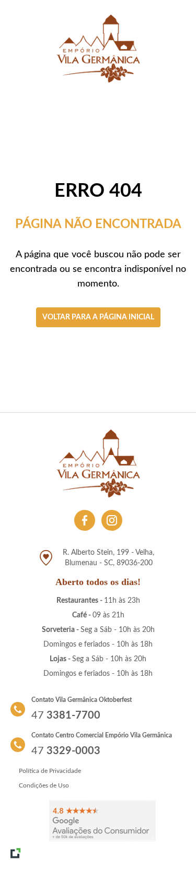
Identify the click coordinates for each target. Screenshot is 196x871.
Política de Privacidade (50, 771)
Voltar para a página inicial (98, 317)
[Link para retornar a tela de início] (98, 48)
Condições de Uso (44, 785)
